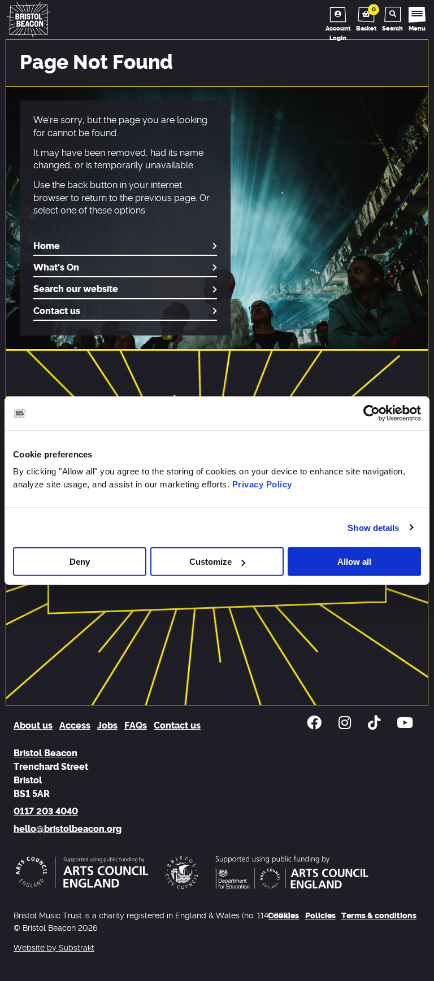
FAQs (135, 725)
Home (46, 246)
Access (74, 725)
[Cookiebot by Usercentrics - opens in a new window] (371, 412)
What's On (56, 267)
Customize (210, 561)
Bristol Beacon (45, 753)
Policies (320, 916)
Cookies (283, 916)
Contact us (56, 311)
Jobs (107, 725)
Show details (373, 527)
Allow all (354, 561)
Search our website (75, 289)
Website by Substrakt (54, 948)
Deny (80, 561)
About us (33, 725)
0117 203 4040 (46, 811)
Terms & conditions (378, 916)
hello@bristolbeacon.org (67, 829)
